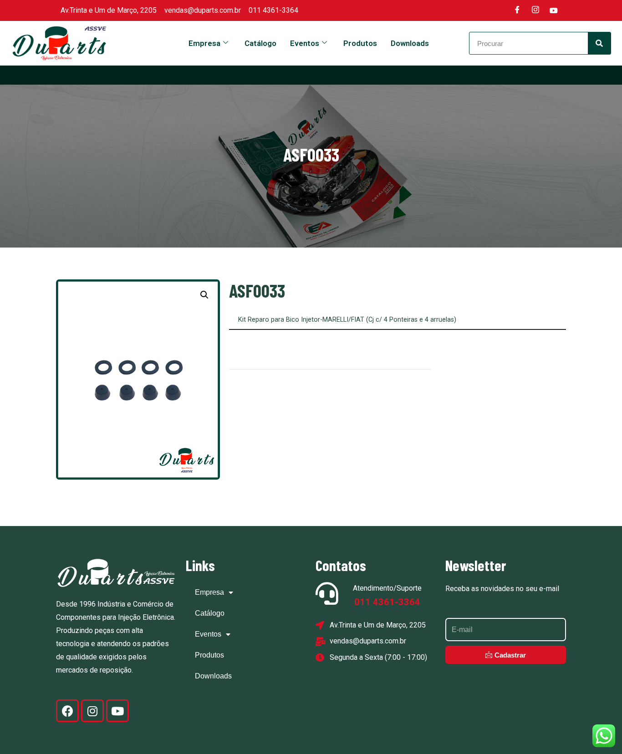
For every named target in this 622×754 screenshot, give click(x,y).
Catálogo (260, 43)
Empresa (204, 43)
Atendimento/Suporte (387, 588)
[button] (204, 295)
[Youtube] (554, 10)
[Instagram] (535, 10)
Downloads (410, 43)
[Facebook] (517, 10)
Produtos (360, 43)
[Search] (599, 43)
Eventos (304, 43)
